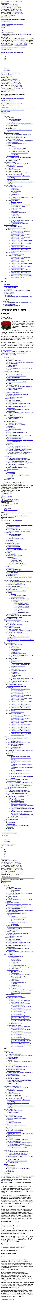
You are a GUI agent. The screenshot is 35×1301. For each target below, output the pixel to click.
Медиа (6, 821)
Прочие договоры (16, 675)
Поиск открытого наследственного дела (19, 581)
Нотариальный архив (10, 683)
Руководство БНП (16, 560)
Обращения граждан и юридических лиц (19, 531)
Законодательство (12, 589)
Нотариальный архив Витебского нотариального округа (20, 692)
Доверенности (15, 647)
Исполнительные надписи (18, 653)
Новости (6, 566)
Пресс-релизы (11, 554)
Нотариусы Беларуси (13, 546)
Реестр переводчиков (13, 586)
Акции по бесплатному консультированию (19, 525)
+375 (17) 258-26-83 (6, 501)
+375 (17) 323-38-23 (6, 499)
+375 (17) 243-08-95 (11, 4)
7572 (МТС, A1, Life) (26, 34)
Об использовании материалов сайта (18, 564)
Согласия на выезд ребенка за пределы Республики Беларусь (22, 679)
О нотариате (7, 788)
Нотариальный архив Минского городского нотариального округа (21, 708)
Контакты (10, 687)
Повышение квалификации (15, 538)
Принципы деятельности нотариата (17, 790)
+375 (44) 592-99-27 (6, 35)
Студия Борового (17, 520)
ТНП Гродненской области (22, 607)
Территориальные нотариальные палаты (12, 110)
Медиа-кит (10, 828)
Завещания (14, 667)
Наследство (14, 650)
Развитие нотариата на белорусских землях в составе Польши (21, 812)
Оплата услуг (11, 710)
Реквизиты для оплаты (17, 712)
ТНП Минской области (21, 610)
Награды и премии (12, 819)
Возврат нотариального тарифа (20, 598)
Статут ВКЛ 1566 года (17, 801)
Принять (3, 1180)
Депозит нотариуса (13, 614)
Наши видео (11, 824)
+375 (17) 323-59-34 (9, 15)
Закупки (9, 551)
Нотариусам (7, 532)
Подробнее (26, 1179)
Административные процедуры (16, 686)
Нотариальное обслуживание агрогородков (20, 587)
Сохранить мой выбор (7, 1299)
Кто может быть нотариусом (15, 796)
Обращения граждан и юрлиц (12, 620)
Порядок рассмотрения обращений (17, 621)
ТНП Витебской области (21, 604)
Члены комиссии (16, 745)
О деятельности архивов (14, 684)
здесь (17, 1221)
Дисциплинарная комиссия (15, 744)
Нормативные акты (13, 545)
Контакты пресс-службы (14, 555)
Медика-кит (10, 557)
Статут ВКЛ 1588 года (17, 802)
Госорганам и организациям (12, 543)
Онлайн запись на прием (14, 632)
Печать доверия (12, 541)
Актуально (10, 568)
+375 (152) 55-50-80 (16, 12)
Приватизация (15, 652)
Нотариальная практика (14, 534)
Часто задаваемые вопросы (15, 644)
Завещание (14, 646)
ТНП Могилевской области (22, 612)
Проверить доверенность (14, 583)
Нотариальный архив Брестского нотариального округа (20, 689)
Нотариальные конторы (14, 548)
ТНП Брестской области (21, 603)
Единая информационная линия (16, 584)
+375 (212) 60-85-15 (15, 9)
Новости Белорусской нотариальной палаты (20, 571)
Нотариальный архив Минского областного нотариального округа (21, 705)
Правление (10, 739)
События (10, 540)
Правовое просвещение (14, 526)
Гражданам (7, 523)
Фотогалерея (11, 822)
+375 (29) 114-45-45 (6, 21)
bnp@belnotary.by (6, 485)
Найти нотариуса (12, 528)
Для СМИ (7, 552)
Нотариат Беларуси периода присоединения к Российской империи (22, 804)
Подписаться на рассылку (8, 354)
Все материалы (15, 535)
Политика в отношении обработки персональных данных (17, 780)
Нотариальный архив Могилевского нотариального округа (21, 701)
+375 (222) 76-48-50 (17, 13)
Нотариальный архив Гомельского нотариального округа (21, 695)
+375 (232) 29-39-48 (16, 10)
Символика (14, 558)
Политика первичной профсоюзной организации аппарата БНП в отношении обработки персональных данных (19, 785)
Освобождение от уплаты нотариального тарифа (18, 596)
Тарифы (9, 592)
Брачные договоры (16, 660)
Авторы (13, 537)
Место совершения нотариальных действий (20, 794)
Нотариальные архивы (14, 713)
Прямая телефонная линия (15, 624)
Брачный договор (16, 649)
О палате (6, 736)
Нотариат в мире (12, 574)
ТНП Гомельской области (21, 606)
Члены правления (16, 741)
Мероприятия (11, 575)
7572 (2, 491)
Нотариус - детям (12, 618)
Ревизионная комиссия (14, 747)
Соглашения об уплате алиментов (20, 681)
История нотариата (13, 798)
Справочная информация (11, 580)
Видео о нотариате (16, 561)
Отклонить (9, 1180)
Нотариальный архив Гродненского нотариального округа (21, 698)
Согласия (13, 676)
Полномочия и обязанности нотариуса (18, 791)
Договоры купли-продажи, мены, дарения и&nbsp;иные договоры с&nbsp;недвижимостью (20, 664)
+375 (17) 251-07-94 (14, 6)
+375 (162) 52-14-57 (15, 7)
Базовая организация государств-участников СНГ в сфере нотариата (20, 751)
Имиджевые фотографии (18, 563)
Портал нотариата (6, 111)
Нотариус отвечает (12, 658)
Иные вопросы (15, 656)
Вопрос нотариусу (9, 643)
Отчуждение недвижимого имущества (22, 655)
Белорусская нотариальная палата (17, 549)
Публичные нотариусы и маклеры (21, 807)
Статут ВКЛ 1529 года (17, 799)
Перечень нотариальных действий (17, 793)
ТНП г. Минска (18, 609)
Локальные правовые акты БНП (16, 591)
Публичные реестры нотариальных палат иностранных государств (19, 616)
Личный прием (11, 623)
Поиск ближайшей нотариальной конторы (19, 630)
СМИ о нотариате (12, 572)
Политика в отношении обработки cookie (19, 782)
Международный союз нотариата (17, 817)
